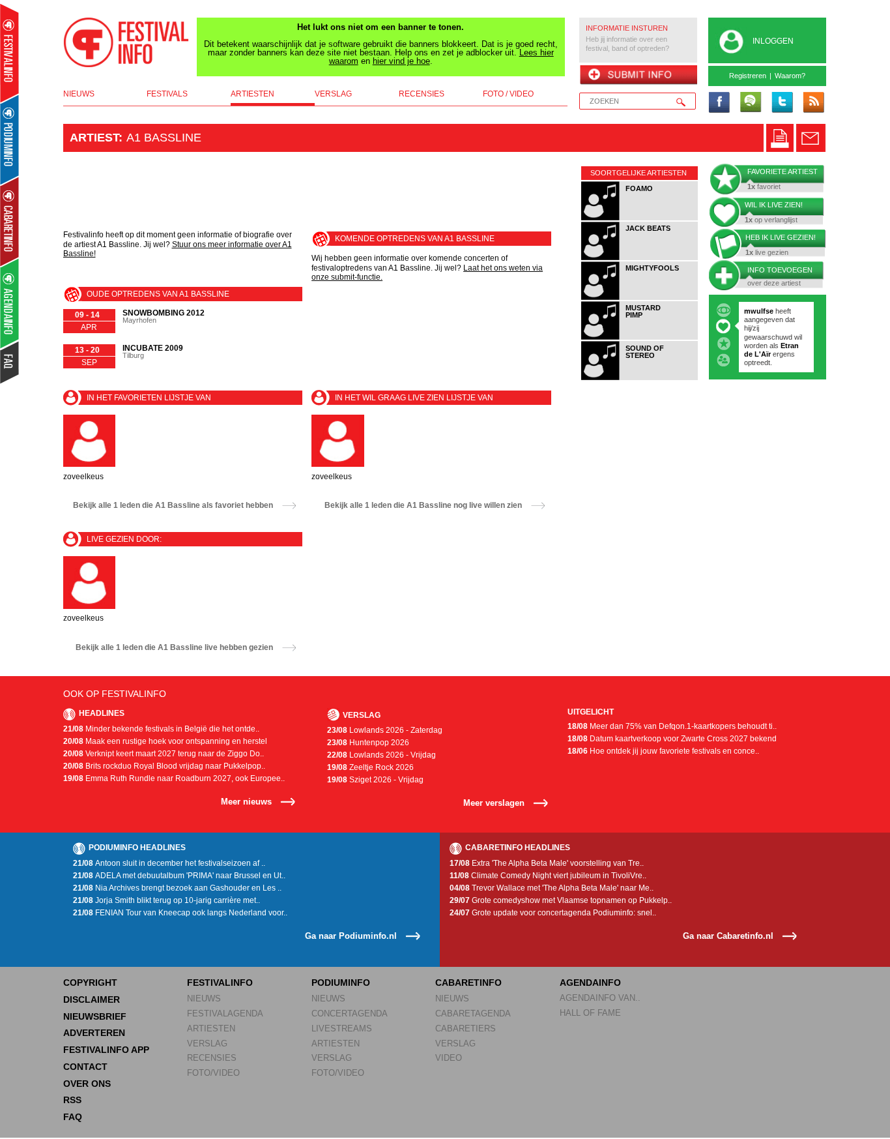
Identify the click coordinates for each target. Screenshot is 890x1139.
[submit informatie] (638, 75)
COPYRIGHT (90, 982)
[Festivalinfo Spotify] (750, 103)
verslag (333, 94)
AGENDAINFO (590, 982)
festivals (167, 94)
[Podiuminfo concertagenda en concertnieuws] (10, 139)
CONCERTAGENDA (349, 1013)
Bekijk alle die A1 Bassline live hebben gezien (174, 647)
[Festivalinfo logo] (126, 42)
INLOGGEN (773, 41)
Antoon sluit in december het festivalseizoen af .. (169, 863)
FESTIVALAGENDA (225, 1013)
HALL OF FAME (590, 1013)
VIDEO (448, 1058)
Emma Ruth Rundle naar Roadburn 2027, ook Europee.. (174, 778)
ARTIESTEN (211, 1028)
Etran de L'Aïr (771, 350)
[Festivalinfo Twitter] (782, 103)
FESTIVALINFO (220, 982)
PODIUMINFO (340, 982)
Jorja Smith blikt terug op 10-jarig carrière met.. (166, 900)
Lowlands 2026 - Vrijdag (381, 755)
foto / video (508, 94)
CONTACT (85, 1066)
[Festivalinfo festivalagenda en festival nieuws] (9, 53)
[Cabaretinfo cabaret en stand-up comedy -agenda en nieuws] (9, 221)
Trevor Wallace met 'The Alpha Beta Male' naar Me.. (551, 888)
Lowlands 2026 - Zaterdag (384, 730)
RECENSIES (212, 1058)
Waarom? (790, 76)
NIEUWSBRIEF (94, 1016)
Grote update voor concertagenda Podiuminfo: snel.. (553, 913)
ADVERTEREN (94, 1033)
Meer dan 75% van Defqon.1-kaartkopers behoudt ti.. (672, 726)
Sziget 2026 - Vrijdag (375, 780)
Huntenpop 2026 (368, 743)
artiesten (252, 94)
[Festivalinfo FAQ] (10, 362)
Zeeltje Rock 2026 (370, 767)
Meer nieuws (246, 801)
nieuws (78, 94)
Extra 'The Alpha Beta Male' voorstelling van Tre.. (547, 863)
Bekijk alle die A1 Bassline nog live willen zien (423, 505)
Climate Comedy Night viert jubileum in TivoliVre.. (548, 876)
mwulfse (758, 311)
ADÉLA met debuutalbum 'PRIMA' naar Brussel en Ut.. (179, 876)
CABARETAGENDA (473, 1013)
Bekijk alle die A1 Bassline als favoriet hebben (173, 505)
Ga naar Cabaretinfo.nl (728, 936)
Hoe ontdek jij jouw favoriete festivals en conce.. (663, 751)
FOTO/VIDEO (213, 1073)
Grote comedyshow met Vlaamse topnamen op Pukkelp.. (561, 900)
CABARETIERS (465, 1028)
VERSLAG (207, 1043)
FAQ (72, 1117)
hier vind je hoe (401, 61)
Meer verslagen (493, 803)
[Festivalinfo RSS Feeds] (813, 103)
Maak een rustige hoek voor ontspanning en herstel (165, 741)
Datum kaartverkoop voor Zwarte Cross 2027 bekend (672, 739)
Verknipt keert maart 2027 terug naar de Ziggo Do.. (163, 754)
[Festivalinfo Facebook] (719, 103)
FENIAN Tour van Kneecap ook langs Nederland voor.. (180, 913)
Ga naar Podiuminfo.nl (351, 936)
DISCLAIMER (91, 999)
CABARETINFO (468, 982)
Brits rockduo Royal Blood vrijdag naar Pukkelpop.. (164, 766)
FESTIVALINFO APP (106, 1049)
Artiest (94, 137)
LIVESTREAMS (341, 1028)
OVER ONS (87, 1083)
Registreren (747, 76)
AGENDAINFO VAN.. (600, 998)
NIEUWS (204, 998)
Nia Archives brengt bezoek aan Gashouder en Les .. (177, 888)
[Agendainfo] (10, 303)
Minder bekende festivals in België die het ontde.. (161, 729)
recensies (421, 94)
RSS (72, 1100)
